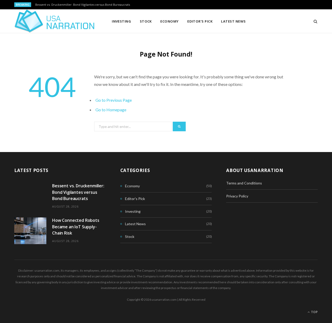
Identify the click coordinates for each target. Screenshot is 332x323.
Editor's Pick (135, 198)
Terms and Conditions (244, 183)
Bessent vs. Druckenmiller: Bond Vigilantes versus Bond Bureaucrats (82, 4)
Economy (169, 21)
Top (314, 312)
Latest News (233, 21)
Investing (121, 21)
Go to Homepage (110, 109)
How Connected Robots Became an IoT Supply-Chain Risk (75, 226)
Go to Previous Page (113, 100)
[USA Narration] (54, 21)
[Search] (314, 21)
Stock (146, 21)
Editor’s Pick (199, 21)
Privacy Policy (237, 196)
